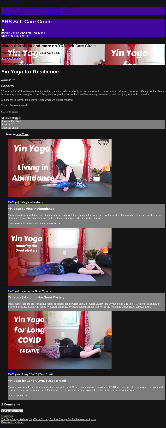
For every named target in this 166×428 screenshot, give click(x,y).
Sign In (24, 35)
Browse (6, 32)
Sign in (42, 32)
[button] (3, 30)
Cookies (54, 419)
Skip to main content (11, 2)
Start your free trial (10, 58)
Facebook (6, 118)
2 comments (7, 85)
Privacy (45, 419)
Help (31, 419)
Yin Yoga (5, 79)
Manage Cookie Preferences (73, 419)
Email (18, 118)
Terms (37, 419)
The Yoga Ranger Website (14, 419)
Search (15, 32)
